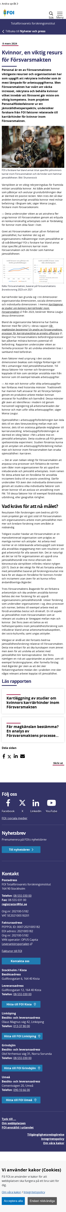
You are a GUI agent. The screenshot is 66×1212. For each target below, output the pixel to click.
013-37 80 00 (21, 1026)
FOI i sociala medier (14, 818)
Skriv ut (58, 763)
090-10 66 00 (21, 1090)
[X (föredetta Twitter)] (9, 756)
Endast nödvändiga (42, 1201)
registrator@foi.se (14, 904)
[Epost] (22, 756)
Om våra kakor (11, 1192)
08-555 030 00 (22, 896)
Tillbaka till (25, 31)
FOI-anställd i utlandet (18, 1127)
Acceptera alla (13, 1201)
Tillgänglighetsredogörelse (45, 1135)
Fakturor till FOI (12, 951)
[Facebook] (4, 756)
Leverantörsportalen (17, 944)
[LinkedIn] (16, 756)
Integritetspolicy (34, 1192)
